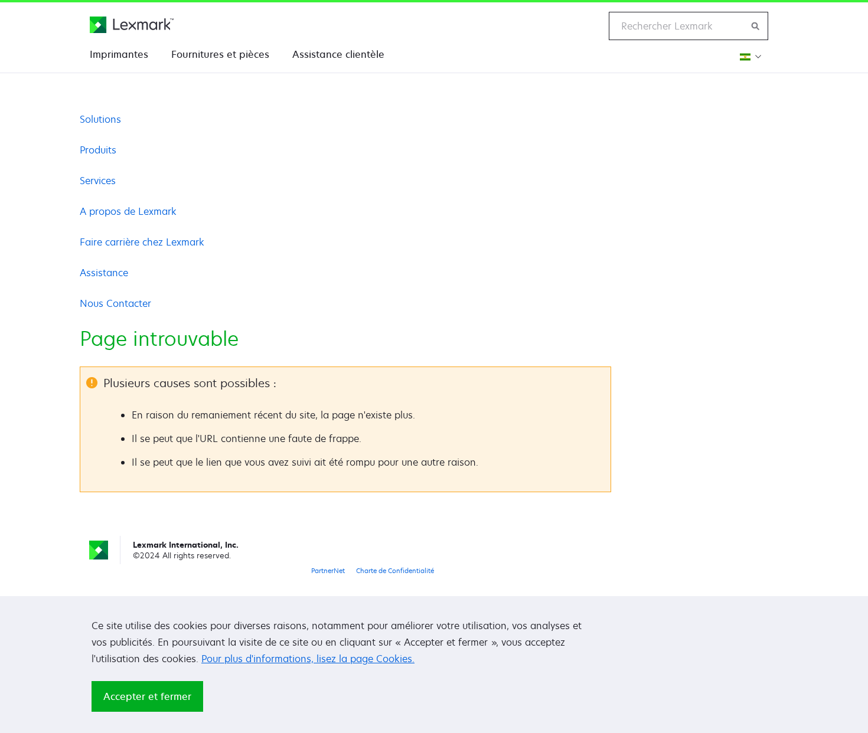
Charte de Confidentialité (395, 570)
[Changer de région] (749, 56)
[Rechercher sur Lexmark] (756, 26)
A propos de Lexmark (128, 211)
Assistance (104, 272)
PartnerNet (328, 570)
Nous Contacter (115, 303)
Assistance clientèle (338, 54)
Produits (98, 149)
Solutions (100, 119)
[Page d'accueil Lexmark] (132, 25)
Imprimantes (119, 54)
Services (98, 180)
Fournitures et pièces (220, 54)
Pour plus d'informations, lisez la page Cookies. (308, 658)
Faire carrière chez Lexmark (142, 241)
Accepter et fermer (147, 696)
